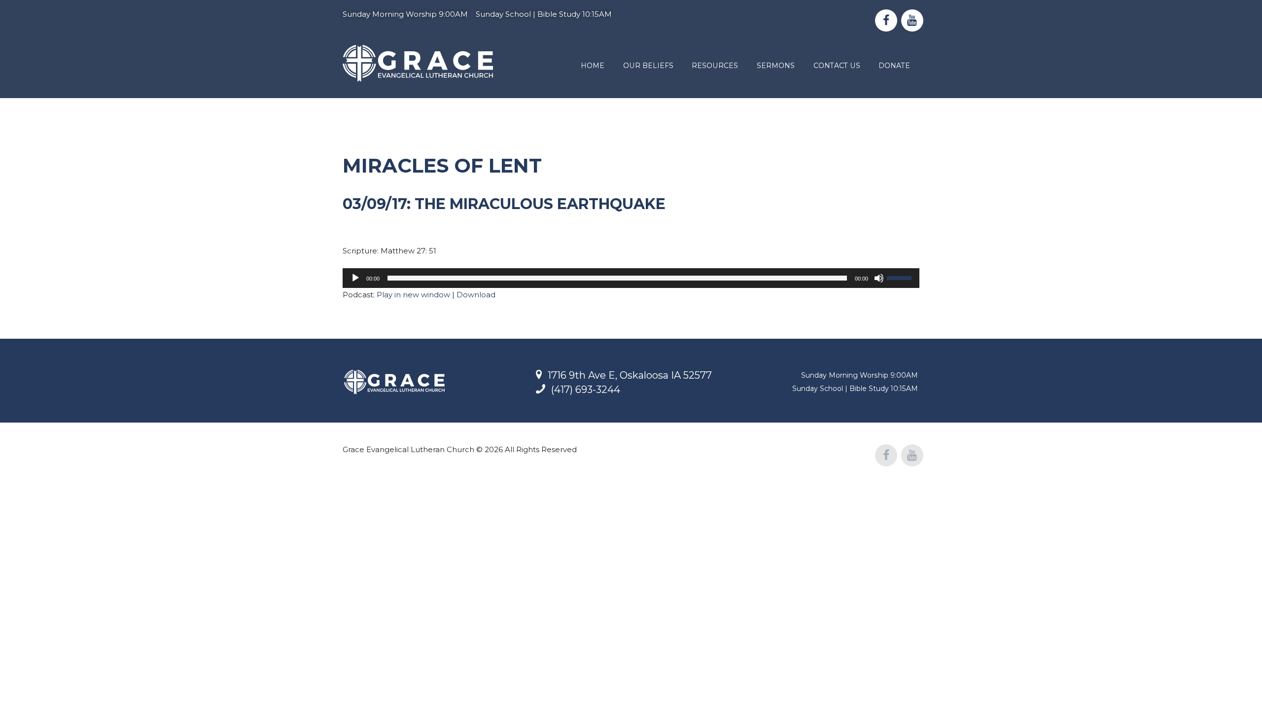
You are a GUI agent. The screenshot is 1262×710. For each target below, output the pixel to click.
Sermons (776, 65)
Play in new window (413, 294)
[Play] (355, 278)
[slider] (900, 277)
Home (592, 65)
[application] (631, 278)
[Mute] (879, 278)
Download (475, 294)
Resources (715, 65)
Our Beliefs (648, 65)
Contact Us (836, 65)
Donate (894, 65)
